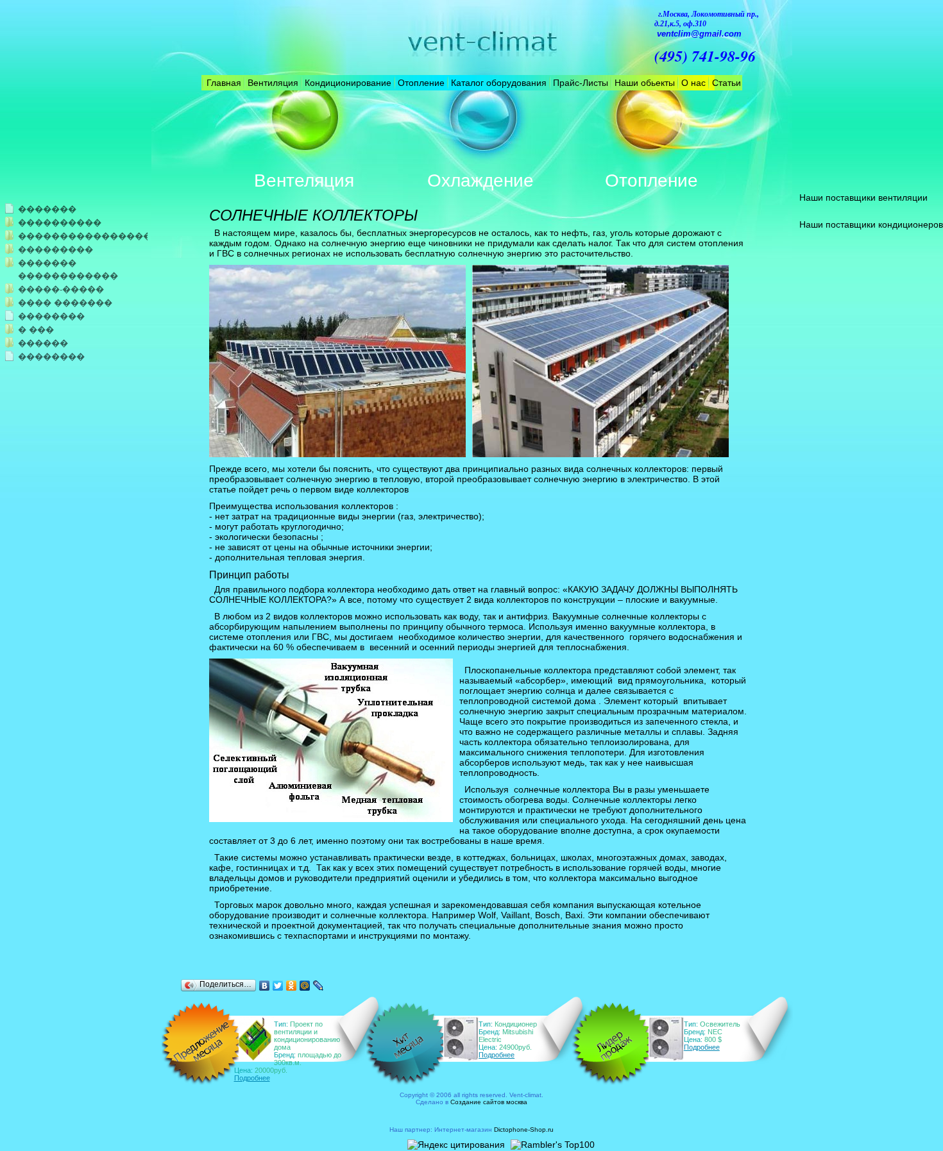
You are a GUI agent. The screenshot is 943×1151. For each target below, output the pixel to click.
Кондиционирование (348, 83)
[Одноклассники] (291, 985)
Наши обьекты (645, 83)
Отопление (421, 83)
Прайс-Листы (580, 83)
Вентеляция (304, 180)
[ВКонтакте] (264, 985)
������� (47, 209)
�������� (51, 316)
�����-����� (61, 289)
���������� (59, 223)
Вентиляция (273, 83)
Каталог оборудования (499, 83)
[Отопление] (651, 135)
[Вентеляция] (304, 135)
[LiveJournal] (318, 985)
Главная (224, 83)
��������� (55, 250)
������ (43, 343)
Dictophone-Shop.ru (524, 1129)
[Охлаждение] (480, 135)
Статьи (726, 83)
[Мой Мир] (305, 985)
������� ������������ (68, 269)
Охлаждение (480, 180)
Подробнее (252, 1078)
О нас (693, 83)
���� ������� (65, 303)
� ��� (36, 330)
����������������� (68, 236)
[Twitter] (278, 985)
